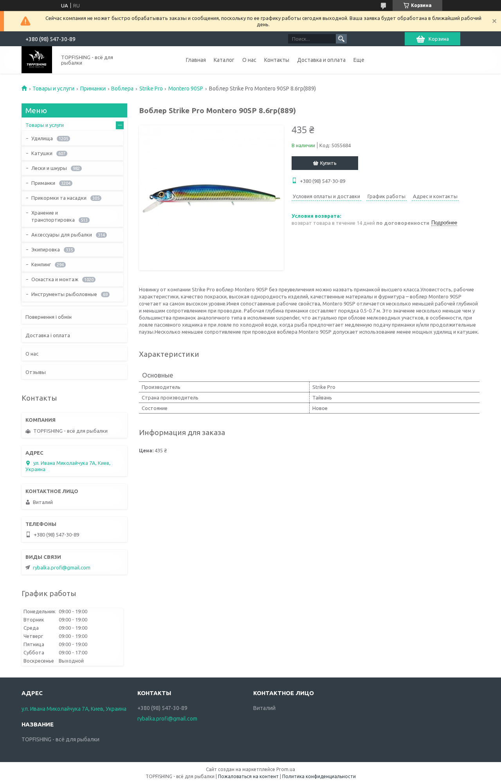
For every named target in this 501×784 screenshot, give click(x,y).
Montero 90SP (185, 88)
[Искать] (341, 38)
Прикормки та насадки (59, 198)
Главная (196, 60)
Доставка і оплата (47, 335)
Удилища (42, 138)
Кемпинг (41, 264)
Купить (328, 163)
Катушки (41, 153)
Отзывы (35, 372)
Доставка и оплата (321, 60)
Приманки (93, 88)
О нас (249, 60)
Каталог (224, 60)
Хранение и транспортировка (53, 216)
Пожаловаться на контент (248, 776)
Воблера (122, 88)
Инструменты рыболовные (64, 294)
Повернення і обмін (48, 317)
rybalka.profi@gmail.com (61, 567)
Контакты (276, 60)
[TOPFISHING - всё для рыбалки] (37, 59)
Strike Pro (151, 88)
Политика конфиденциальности (319, 776)
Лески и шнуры (49, 168)
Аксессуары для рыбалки (61, 234)
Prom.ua (285, 769)
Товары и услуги (53, 88)
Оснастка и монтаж (54, 279)
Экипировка (45, 249)
